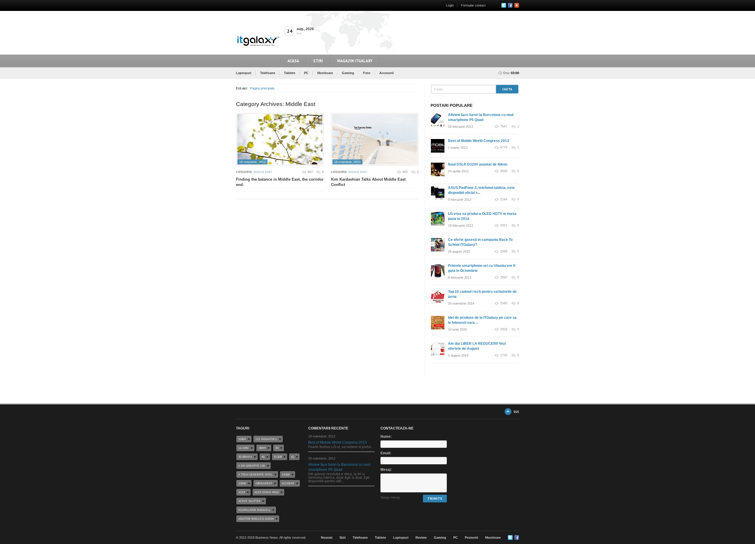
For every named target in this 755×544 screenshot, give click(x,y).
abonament (263, 483)
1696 (503, 251)
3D (276, 448)
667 (310, 172)
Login (450, 5)
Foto (366, 73)
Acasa (293, 60)
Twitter (503, 5)
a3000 (242, 483)
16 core (243, 448)
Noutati (326, 537)
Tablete (289, 73)
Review (421, 537)
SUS (516, 411)
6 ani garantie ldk (251, 466)
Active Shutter (249, 501)
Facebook (510, 5)
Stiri (318, 60)
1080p (242, 439)
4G (263, 457)
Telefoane (267, 73)
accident (288, 483)
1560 (503, 303)
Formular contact (473, 5)
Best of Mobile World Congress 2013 (478, 141)
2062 (503, 277)
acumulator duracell (254, 510)
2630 (503, 171)
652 (405, 172)
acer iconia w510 (267, 492)
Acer (241, 492)
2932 (503, 329)
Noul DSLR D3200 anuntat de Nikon (477, 164)
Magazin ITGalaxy (354, 60)
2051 (503, 225)
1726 (503, 355)
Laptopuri (243, 73)
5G (292, 457)
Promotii (471, 537)
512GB (278, 457)
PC (306, 73)
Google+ (516, 5)
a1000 (286, 474)
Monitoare (325, 73)
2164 (503, 199)
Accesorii (386, 73)
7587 (503, 126)
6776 (503, 147)
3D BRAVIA (245, 457)
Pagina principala (262, 88)
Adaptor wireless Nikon (256, 519)
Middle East (263, 172)
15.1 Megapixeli (266, 439)
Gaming (348, 73)
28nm (262, 448)
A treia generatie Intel (255, 474)
